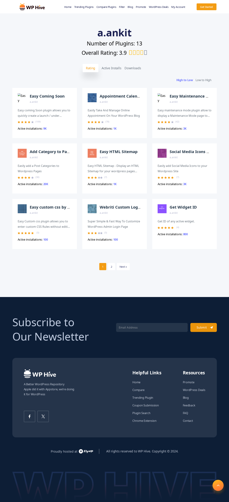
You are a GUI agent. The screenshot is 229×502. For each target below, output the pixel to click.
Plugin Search (141, 413)
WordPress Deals (159, 6)
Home (67, 6)
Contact (188, 421)
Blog (130, 6)
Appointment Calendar (122, 96)
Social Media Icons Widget (195, 151)
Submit (202, 327)
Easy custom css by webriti (55, 207)
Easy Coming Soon (47, 96)
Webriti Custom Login (121, 207)
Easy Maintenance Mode (193, 96)
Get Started (206, 6)
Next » (123, 266)
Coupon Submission (145, 405)
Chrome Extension (144, 421)
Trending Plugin (142, 398)
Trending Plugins (84, 6)
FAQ (185, 413)
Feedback (189, 405)
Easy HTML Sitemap (119, 151)
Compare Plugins (106, 6)
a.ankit (34, 101)
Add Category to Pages (52, 151)
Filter (122, 6)
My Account (178, 6)
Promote (141, 6)
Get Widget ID (183, 207)
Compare (138, 390)
